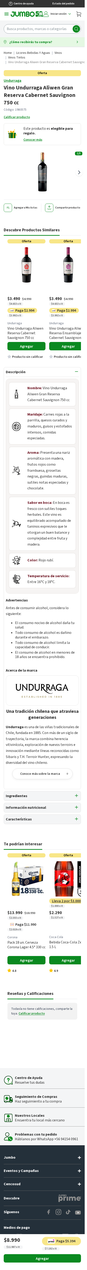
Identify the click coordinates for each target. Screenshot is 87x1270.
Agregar (42, 1258)
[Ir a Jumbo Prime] (69, 1198)
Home (8, 53)
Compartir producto (67, 208)
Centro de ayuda (24, 4)
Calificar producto (17, 117)
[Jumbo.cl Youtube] (78, 1213)
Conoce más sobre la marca (40, 774)
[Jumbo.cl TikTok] (68, 1213)
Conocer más (32, 139)
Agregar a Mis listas (25, 208)
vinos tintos (16, 57)
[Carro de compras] (78, 14)
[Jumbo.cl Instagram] (58, 1213)
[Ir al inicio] (27, 14)
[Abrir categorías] (6, 14)
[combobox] (42, 29)
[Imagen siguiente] (79, 172)
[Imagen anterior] (5, 172)
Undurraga (12, 80)
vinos (58, 53)
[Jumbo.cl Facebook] (49, 1213)
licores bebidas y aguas (33, 53)
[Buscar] (76, 29)
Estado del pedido (63, 4)
